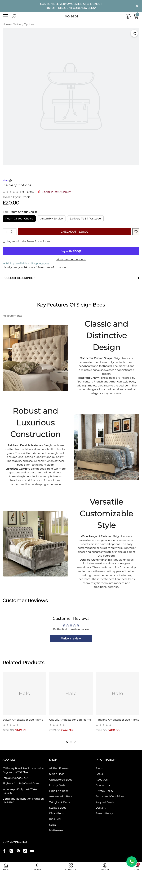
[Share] (134, 33)
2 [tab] (71, 742)
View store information (51, 267)
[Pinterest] (18, 851)
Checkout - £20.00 (74, 231)
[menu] (5, 16)
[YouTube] (32, 851)
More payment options (71, 259)
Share (134, 33)
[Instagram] (11, 851)
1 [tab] (67, 742)
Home (7, 24)
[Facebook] (4, 851)
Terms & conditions (38, 241)
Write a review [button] (71, 638)
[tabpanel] (24, 702)
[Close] (137, 6)
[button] (14, 16)
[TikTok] (25, 851)
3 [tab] (75, 742)
